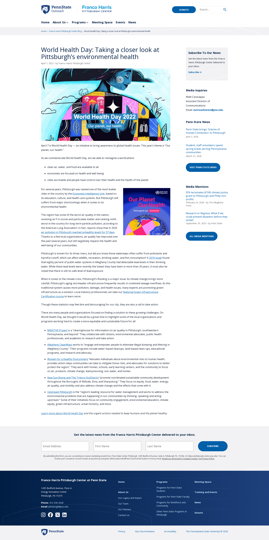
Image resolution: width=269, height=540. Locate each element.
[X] (57, 514)
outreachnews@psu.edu (208, 110)
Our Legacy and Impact (130, 497)
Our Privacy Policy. (206, 458)
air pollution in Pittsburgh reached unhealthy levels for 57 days (78, 232)
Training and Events (206, 492)
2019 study (155, 257)
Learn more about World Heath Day (62, 413)
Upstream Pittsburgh (59, 392)
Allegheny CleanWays (59, 344)
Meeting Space (102, 22)
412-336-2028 (56, 502)
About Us (59, 22)
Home (45, 22)
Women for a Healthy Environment (67, 359)
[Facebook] (50, 514)
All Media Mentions (202, 236)
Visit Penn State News (203, 167)
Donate (184, 9)
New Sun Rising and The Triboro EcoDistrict (73, 377)
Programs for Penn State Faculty (172, 496)
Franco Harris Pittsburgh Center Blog (65, 31)
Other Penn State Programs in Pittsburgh (171, 513)
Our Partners (124, 509)
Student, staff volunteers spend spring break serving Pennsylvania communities (206, 149)
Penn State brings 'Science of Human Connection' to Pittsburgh (205, 131)
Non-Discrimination (145, 531)
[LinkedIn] (64, 514)
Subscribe (193, 72)
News (132, 22)
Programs (79, 22)
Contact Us (123, 515)
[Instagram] (43, 514)
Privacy (121, 531)
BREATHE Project (57, 330)
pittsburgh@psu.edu (58, 506)
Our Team (123, 503)
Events (120, 22)
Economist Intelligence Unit (88, 193)
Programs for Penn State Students (169, 489)
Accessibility (170, 531)
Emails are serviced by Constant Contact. (180, 458)
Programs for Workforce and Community (171, 504)
